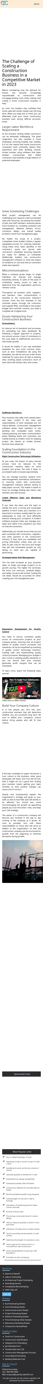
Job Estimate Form (13, 1346)
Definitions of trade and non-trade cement (22, 1229)
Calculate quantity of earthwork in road (21, 1174)
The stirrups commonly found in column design (22, 1217)
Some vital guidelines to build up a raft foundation (21, 1252)
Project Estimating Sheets (16, 1313)
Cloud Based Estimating (15, 1356)
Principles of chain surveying (17, 1257)
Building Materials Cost (15, 1359)
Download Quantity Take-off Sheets (20, 1183)
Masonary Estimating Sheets (17, 1323)
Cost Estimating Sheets (15, 1307)
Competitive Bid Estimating (16, 1286)
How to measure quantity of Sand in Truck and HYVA (22, 1223)
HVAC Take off (11, 1290)
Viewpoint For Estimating (16, 1343)
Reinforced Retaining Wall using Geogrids (22, 1194)
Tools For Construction (15, 1336)
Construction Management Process (20, 1352)
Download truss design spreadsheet (20, 1179)
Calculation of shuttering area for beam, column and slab (22, 1206)
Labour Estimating (13, 1277)
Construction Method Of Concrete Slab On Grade (22, 1189)
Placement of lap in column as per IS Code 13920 (22, 1162)
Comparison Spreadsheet (16, 1326)
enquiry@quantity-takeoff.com (20, 1374)
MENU (36, 4)
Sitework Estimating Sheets (17, 1316)
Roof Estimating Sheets (15, 1303)
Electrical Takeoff (12, 1273)
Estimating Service (13, 1283)
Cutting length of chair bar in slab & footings (20, 1199)
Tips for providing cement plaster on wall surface (22, 1234)
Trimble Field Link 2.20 (14, 1349)
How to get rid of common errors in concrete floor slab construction (20, 1245)
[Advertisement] (21, 32)
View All (6, 1294)
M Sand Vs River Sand (14, 1211)
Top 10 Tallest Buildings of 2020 (19, 1157)
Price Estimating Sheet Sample (18, 1320)
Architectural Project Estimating (19, 1280)
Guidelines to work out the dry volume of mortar (22, 1169)
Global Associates (27, 1380)
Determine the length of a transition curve (22, 1240)
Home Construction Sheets (16, 1310)
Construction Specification (16, 1339)
